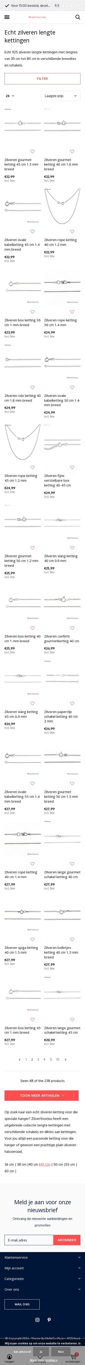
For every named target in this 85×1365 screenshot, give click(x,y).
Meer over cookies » (44, 1360)
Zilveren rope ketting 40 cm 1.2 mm (60, 242)
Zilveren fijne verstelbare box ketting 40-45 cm (57, 480)
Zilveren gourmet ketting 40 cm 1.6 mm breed (61, 164)
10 (57, 1059)
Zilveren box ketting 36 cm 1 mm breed (23, 322)
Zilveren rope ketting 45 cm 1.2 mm (21, 478)
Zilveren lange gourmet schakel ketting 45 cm (62, 1030)
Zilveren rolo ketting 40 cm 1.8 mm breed (23, 398)
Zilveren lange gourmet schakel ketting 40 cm (62, 874)
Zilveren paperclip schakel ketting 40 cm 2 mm (61, 716)
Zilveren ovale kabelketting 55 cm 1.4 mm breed (22, 796)
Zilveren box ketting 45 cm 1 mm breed (23, 1030)
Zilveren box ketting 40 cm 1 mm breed (23, 638)
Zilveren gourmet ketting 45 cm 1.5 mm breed (21, 164)
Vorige (19, 1059)
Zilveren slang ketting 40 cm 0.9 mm (61, 558)
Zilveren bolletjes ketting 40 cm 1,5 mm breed (61, 952)
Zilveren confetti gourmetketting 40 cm (61, 638)
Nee (61, 1351)
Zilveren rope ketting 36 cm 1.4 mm (60, 322)
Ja (41, 1351)
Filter (42, 78)
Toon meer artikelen (40, 1095)
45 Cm (45, 1164)
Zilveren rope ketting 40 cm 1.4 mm (21, 874)
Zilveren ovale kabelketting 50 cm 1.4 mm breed (61, 400)
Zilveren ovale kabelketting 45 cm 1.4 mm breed (22, 244)
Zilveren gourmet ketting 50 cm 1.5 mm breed (61, 796)
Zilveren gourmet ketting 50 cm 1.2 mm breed (21, 561)
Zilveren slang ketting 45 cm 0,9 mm (21, 714)
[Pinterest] (49, 1320)
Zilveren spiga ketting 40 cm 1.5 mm (21, 950)
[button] (7, 17)
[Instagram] (37, 1320)
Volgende (65, 1059)
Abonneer (67, 1240)
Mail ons (22, 1304)
